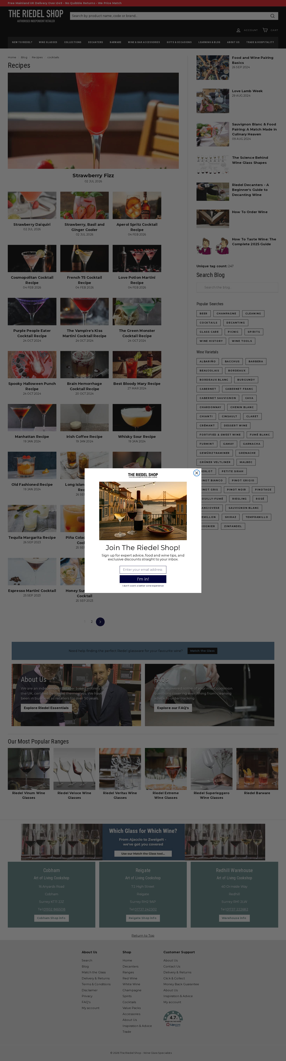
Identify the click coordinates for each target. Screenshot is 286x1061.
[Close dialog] (197, 473)
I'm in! (143, 579)
